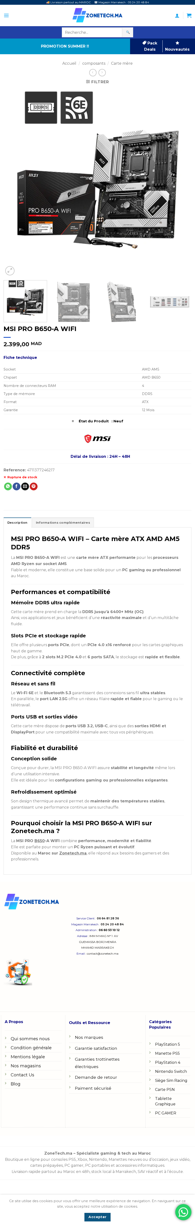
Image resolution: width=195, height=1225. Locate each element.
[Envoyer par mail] (25, 487)
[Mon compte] (177, 15)
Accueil (69, 63)
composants (93, 63)
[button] (6, 15)
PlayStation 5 (167, 1044)
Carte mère (122, 63)
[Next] (181, 182)
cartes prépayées (46, 1165)
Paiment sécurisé (93, 1088)
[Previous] (13, 182)
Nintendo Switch (171, 1071)
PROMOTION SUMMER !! (65, 46)
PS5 (72, 1159)
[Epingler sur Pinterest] (34, 487)
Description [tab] (17, 522)
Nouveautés (177, 49)
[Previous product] (102, 72)
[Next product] (93, 72)
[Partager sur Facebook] (16, 487)
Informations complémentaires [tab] (63, 522)
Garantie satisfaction (96, 1048)
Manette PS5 (167, 1053)
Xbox (82, 1159)
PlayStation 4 (167, 1062)
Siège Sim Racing (171, 1080)
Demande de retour (96, 1077)
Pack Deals (150, 46)
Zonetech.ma (73, 853)
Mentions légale (28, 1056)
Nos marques (89, 1037)
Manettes (118, 1159)
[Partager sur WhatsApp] (8, 487)
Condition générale (31, 1047)
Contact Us (22, 1075)
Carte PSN (165, 1089)
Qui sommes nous (30, 1038)
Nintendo (98, 1159)
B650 (39, 841)
